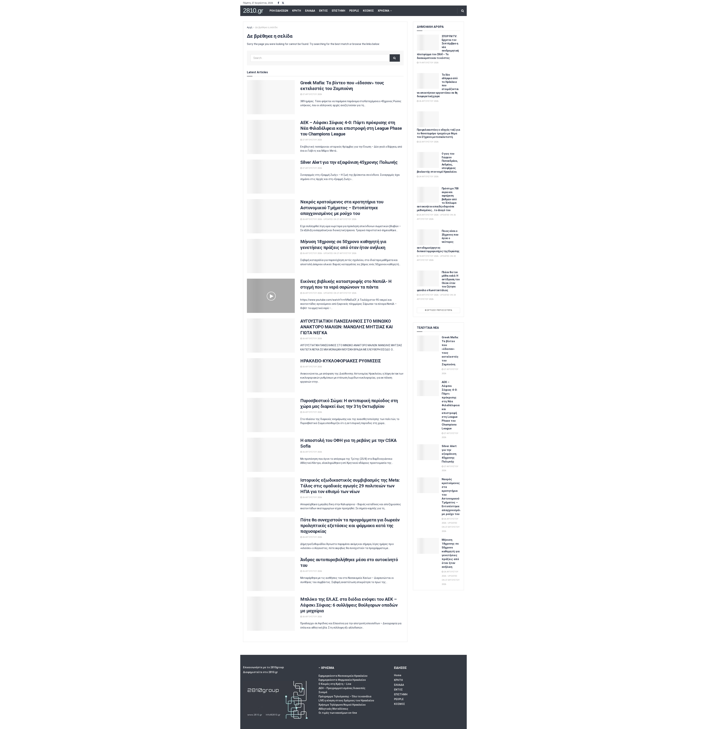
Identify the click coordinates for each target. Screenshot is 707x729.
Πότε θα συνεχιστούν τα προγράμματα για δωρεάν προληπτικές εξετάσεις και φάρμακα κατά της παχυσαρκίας (350, 525)
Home (397, 675)
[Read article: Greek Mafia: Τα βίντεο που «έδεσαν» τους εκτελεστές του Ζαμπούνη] (271, 97)
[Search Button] (462, 11)
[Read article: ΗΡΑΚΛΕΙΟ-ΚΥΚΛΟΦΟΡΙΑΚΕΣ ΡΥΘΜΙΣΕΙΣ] (271, 375)
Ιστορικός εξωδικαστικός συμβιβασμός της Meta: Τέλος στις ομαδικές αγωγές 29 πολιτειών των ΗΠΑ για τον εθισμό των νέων (350, 486)
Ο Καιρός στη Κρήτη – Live (335, 683)
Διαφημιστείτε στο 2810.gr (260, 672)
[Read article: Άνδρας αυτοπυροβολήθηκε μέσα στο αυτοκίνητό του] (271, 574)
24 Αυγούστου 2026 (428, 176)
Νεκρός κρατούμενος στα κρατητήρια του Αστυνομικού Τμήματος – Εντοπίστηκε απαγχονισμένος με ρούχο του (341, 207)
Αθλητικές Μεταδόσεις (333, 708)
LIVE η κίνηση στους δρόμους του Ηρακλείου (346, 700)
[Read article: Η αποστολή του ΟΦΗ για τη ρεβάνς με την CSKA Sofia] (271, 455)
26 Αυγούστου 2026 (312, 338)
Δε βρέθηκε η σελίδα (266, 27)
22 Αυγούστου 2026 (428, 142)
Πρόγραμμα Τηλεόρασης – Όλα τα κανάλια (345, 696)
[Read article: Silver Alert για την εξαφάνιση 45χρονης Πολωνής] (271, 177)
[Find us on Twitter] (283, 3)
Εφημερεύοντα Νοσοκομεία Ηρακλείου (343, 675)
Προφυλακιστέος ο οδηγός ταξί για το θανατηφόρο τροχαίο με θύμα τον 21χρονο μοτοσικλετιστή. (438, 133)
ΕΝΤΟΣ (323, 10)
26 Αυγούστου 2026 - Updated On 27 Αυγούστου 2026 (329, 219)
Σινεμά (323, 692)
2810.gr (253, 10)
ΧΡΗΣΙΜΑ (383, 10)
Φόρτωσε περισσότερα (438, 310)
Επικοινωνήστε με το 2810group (263, 667)
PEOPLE (354, 10)
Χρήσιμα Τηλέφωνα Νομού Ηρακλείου (342, 704)
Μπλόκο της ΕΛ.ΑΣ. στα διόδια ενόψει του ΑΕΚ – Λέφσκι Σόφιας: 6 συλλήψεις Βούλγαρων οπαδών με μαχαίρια (349, 605)
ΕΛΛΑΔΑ (310, 10)
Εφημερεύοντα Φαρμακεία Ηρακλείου (342, 679)
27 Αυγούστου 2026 (312, 94)
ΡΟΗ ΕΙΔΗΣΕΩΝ (279, 10)
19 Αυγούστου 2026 (428, 62)
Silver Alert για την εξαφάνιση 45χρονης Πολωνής (349, 162)
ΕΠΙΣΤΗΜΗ (338, 10)
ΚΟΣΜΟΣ (368, 10)
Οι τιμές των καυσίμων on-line (338, 712)
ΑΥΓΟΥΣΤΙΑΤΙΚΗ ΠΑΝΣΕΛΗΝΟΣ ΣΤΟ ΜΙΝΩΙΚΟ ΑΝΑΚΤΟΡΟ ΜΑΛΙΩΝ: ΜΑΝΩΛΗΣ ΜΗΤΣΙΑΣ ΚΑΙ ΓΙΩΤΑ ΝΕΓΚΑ (346, 327)
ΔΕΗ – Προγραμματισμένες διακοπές (342, 688)
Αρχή (249, 27)
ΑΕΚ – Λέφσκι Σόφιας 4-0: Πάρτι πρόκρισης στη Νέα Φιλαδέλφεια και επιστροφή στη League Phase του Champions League (351, 128)
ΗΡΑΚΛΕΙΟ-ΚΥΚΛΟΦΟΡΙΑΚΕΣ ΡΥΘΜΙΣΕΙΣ (340, 360)
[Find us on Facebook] (278, 3)
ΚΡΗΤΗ (296, 10)
